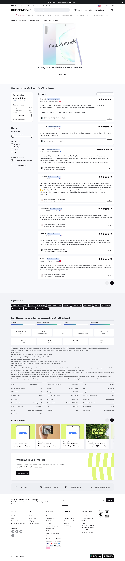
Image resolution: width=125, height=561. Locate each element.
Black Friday (67, 526)
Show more (43, 194)
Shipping (31, 521)
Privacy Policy (85, 530)
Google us (38, 467)
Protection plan (50, 521)
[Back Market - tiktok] (16, 531)
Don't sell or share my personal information (88, 526)
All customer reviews (70, 521)
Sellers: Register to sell (52, 533)
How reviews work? (20, 119)
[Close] (122, 2)
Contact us (32, 516)
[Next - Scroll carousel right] (112, 420)
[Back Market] (21, 10)
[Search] (35, 9)
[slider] (12, 136)
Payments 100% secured (53, 541)
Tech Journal (67, 516)
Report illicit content (87, 532)
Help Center (32, 518)
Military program (51, 531)
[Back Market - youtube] (20, 531)
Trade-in (48, 523)
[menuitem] (41, 15)
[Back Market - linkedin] (12, 535)
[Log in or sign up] (107, 10)
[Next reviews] (112, 283)
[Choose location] (101, 5)
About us (13, 516)
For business (99, 10)
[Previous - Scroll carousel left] (107, 420)
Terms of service (86, 516)
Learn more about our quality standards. (92, 379)
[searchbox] (53, 10)
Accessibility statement (18, 523)
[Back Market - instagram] (12, 531)
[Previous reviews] (107, 283)
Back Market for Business (53, 538)
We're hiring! (14, 526)
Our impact (14, 521)
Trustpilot (14, 528)
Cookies (84, 523)
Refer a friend (50, 516)
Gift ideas (67, 523)
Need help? (89, 10)
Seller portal (49, 536)
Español (112, 6)
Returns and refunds (35, 523)
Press (12, 518)
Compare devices (69, 518)
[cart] (112, 10)
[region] (62, 436)
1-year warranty (50, 518)
